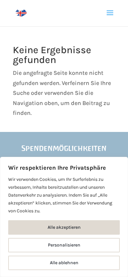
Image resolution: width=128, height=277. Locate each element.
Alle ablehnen (64, 263)
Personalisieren (64, 245)
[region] (64, 217)
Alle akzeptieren (64, 227)
